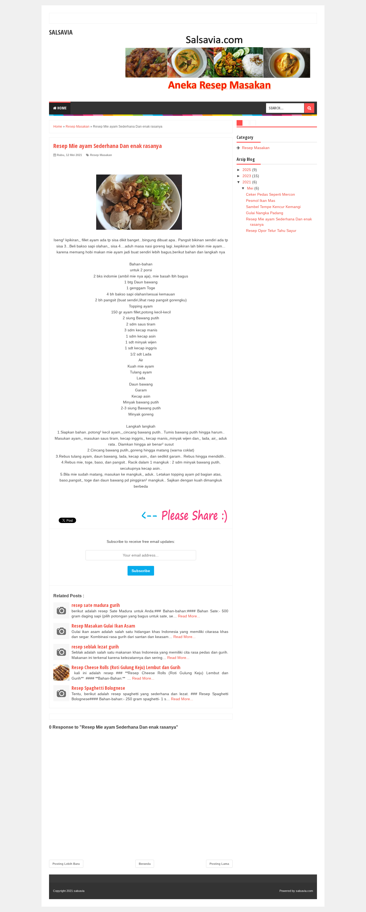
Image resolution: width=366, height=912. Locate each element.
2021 (247, 182)
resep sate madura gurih (96, 605)
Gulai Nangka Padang (264, 213)
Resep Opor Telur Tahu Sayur (271, 230)
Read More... (189, 616)
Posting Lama (219, 863)
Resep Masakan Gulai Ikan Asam (103, 625)
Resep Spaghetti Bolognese (98, 688)
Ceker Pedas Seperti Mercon (270, 194)
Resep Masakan (101, 155)
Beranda (145, 863)
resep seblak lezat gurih (95, 646)
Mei (250, 188)
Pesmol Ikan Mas (260, 200)
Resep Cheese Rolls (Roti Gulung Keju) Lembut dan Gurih (126, 667)
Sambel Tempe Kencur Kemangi (273, 207)
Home (61, 107)
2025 (247, 170)
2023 (247, 176)
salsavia (61, 32)
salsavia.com (304, 890)
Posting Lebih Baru (66, 863)
